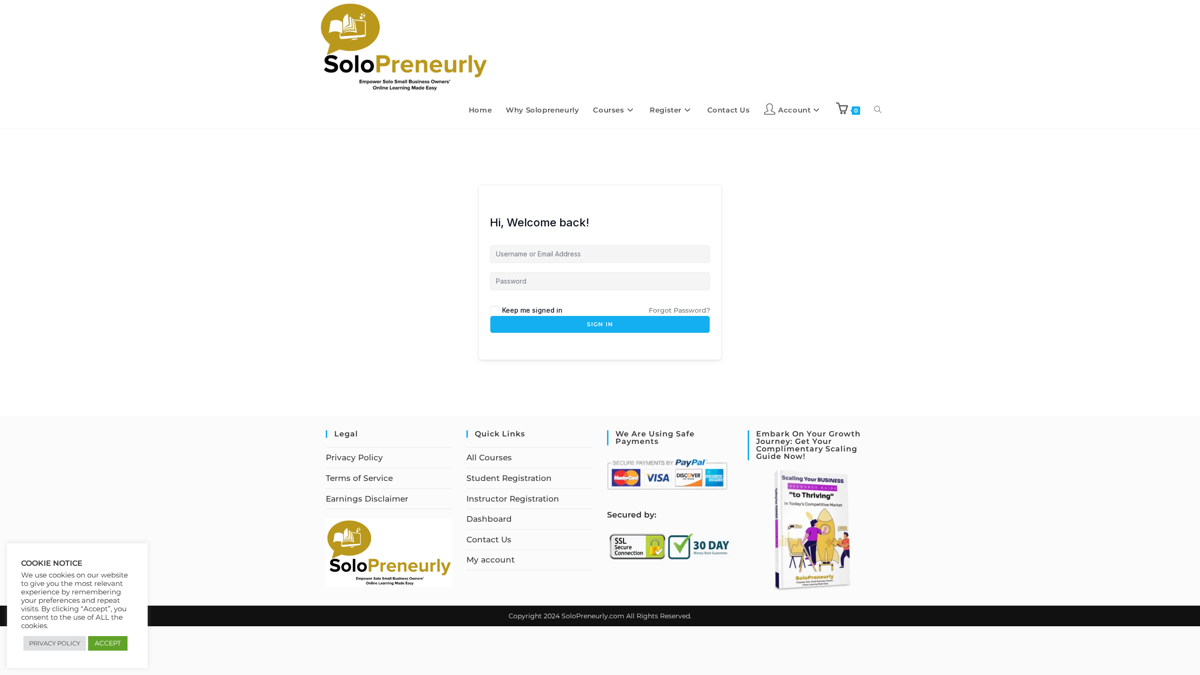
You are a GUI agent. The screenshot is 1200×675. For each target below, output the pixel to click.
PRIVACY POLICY (54, 643)
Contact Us (488, 539)
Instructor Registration (512, 498)
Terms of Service (359, 478)
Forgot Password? (679, 310)
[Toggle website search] (877, 110)
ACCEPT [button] (108, 643)
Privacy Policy (354, 457)
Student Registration (509, 478)
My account (490, 559)
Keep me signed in (532, 310)
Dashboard (489, 519)
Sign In (600, 324)
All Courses (489, 457)
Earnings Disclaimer (367, 498)
